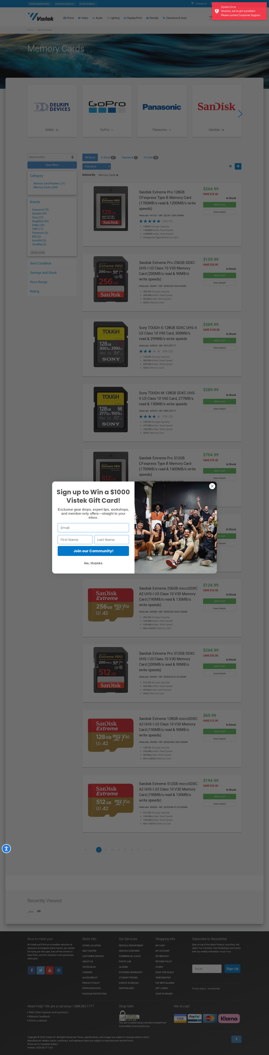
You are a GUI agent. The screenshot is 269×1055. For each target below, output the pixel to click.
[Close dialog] (212, 486)
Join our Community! (93, 551)
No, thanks (93, 563)
